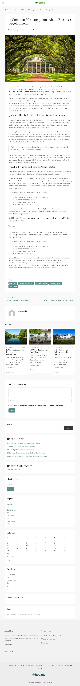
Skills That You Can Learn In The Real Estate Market (23, 443)
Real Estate (15, 10)
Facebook (12, 665)
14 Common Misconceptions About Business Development (26, 453)
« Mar (9, 560)
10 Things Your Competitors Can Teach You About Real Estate (27, 456)
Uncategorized (11, 521)
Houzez (52, 283)
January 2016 (11, 580)
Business (10, 504)
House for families (42, 283)
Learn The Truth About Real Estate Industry (21, 446)
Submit (12, 410)
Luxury (59, 283)
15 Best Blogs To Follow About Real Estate (62, 352)
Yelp (41, 668)
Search (9, 424)
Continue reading (10, 367)
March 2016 (11, 575)
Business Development (26, 283)
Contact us (44, 643)
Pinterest (70, 665)
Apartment (12, 283)
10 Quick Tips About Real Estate (39, 351)
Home (8, 10)
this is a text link (30, 94)
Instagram (31, 665)
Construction (11, 510)
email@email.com (49, 639)
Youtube (61, 665)
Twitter (22, 665)
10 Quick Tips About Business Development (21, 450)
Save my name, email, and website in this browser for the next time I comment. (36, 406)
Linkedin (41, 665)
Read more (8, 644)
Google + (51, 665)
